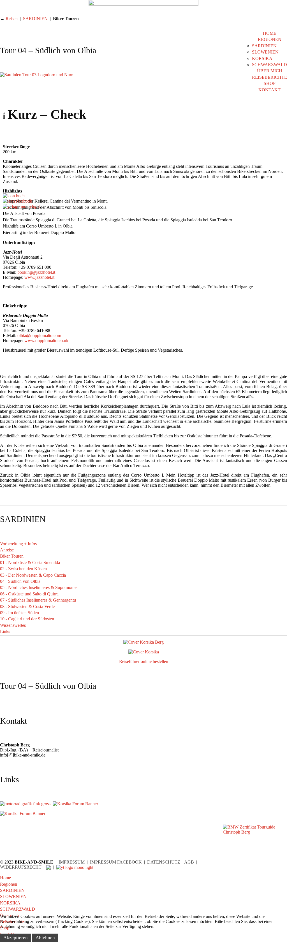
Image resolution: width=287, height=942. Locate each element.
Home (269, 33)
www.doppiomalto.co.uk (46, 340)
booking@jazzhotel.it (36, 272)
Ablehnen (45, 937)
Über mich (269, 70)
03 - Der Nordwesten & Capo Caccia (33, 575)
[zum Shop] (14, 195)
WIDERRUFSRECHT (20, 867)
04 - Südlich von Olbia (20, 581)
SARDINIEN (264, 45)
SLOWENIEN (265, 52)
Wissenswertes (13, 625)
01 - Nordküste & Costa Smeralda (30, 562)
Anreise (7, 549)
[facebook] (48, 867)
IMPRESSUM (72, 862)
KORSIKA (262, 58)
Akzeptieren (15, 937)
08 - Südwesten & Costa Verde (27, 606)
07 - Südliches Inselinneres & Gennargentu (38, 600)
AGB (189, 862)
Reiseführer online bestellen (143, 661)
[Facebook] (17, 200)
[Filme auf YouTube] (21, 206)
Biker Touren (12, 556)
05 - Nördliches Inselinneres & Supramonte (38, 587)
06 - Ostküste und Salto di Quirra (29, 593)
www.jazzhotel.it (39, 277)
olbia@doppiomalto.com (39, 335)
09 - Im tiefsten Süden (19, 612)
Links (5, 631)
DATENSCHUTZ (163, 862)
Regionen (269, 39)
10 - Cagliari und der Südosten (27, 618)
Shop (270, 83)
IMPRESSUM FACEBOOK (116, 862)
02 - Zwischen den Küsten (23, 568)
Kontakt (269, 89)
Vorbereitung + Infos (18, 543)
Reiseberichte (269, 77)
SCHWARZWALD (269, 64)
